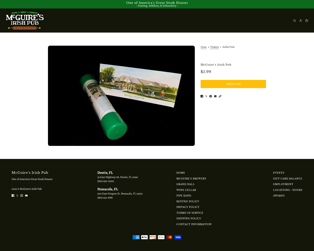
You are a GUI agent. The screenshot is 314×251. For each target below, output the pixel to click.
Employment (283, 184)
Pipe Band (183, 195)
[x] (17, 195)
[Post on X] (206, 95)
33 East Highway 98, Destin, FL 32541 (117, 177)
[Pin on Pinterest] (210, 95)
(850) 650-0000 (105, 181)
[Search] (294, 20)
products (214, 47)
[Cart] (306, 20)
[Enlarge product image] (121, 96)
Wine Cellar (186, 190)
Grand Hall (185, 184)
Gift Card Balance (287, 178)
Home (204, 47)
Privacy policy (188, 207)
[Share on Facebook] (202, 95)
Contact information (194, 224)
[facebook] (13, 195)
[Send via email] (215, 95)
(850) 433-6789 (105, 197)
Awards (279, 195)
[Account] (300, 20)
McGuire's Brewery (191, 178)
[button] (220, 95)
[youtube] (26, 195)
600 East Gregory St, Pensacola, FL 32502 (120, 193)
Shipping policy (188, 218)
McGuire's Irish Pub (216, 64)
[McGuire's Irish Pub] (25, 20)
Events (278, 172)
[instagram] (21, 195)
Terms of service (189, 212)
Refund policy (187, 201)
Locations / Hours (287, 190)
